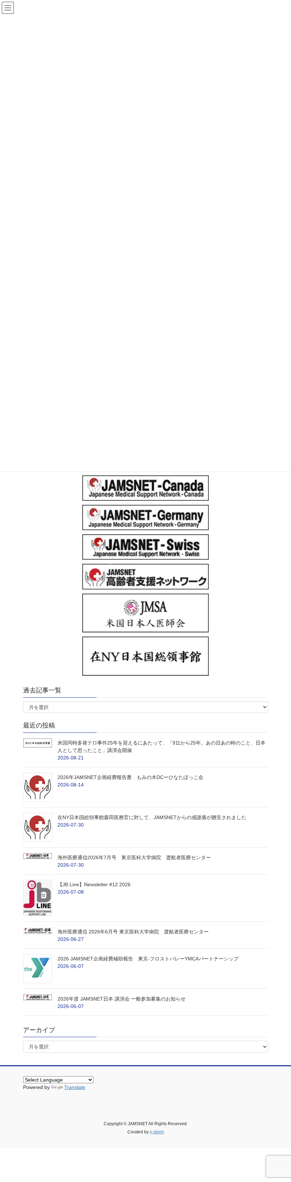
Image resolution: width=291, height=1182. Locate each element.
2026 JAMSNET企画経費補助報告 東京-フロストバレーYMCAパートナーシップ (147, 959)
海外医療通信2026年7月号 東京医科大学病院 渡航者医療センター (134, 857)
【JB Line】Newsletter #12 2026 (94, 884)
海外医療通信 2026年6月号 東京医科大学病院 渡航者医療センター (152, 932)
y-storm (157, 1131)
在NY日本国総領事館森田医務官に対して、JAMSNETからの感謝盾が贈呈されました (151, 817)
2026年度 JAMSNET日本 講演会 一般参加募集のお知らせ (121, 999)
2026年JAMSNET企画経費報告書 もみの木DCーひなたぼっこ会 (130, 777)
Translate (74, 1087)
